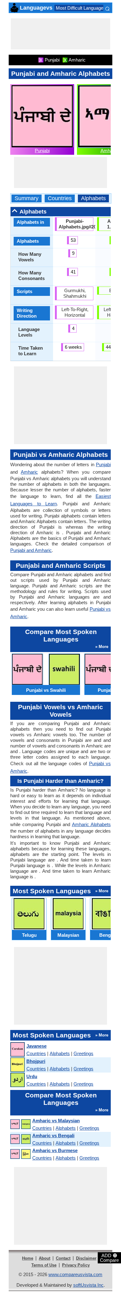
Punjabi (42, 150)
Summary (26, 198)
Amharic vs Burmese (55, 1150)
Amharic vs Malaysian (56, 1120)
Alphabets (93, 198)
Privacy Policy (76, 1265)
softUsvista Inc (88, 1285)
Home (27, 1258)
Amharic (109, 150)
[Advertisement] (60, 33)
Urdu (31, 1076)
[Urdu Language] (17, 1080)
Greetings (83, 1053)
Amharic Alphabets (91, 824)
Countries (60, 198)
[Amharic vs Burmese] (20, 1154)
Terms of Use (43, 1265)
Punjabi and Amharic (31, 550)
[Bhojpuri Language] (17, 1065)
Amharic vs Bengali (53, 1135)
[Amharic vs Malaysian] (20, 1124)
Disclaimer (86, 1258)
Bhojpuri (35, 1061)
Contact (63, 1258)
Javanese (36, 1046)
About (44, 1258)
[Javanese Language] (17, 1049)
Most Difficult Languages (81, 8)
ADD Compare (109, 1257)
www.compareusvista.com (75, 1274)
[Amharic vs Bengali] (20, 1139)
